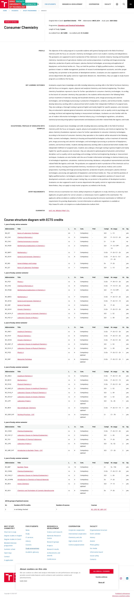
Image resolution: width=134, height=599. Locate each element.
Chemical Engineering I (25, 431)
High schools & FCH (75, 541)
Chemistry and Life (75, 537)
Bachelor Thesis (22, 467)
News (28, 530)
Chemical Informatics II (25, 286)
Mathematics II (22, 297)
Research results (53, 549)
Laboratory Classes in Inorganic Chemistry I (32, 313)
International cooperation (77, 534)
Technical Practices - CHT (25, 414)
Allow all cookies (101, 571)
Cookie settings (101, 577)
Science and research (54, 532)
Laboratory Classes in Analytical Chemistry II (32, 388)
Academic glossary (32, 552)
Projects (50, 546)
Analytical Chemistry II (24, 376)
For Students (50, 4)
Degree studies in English (13, 536)
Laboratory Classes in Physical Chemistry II (31, 393)
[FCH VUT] (11, 4)
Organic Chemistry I (24, 309)
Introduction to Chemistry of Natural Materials (33, 479)
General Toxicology (23, 305)
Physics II (20, 352)
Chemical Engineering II (25, 471)
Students (15, 10)
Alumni (92, 541)
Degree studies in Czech (12, 539)
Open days (8, 553)
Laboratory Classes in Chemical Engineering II (32, 475)
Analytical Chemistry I (24, 332)
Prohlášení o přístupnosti (122, 593)
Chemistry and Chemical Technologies (71, 25)
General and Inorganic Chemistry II (29, 301)
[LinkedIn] (127, 578)
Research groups (53, 542)
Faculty (108, 4)
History (92, 537)
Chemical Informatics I (25, 237)
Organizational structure (98, 530)
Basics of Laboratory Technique (28, 233)
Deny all (101, 582)
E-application (8, 560)
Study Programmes (30, 10)
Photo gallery (94, 545)
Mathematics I (22, 252)
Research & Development (72, 4)
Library (28, 541)
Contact (7, 557)
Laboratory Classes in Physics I (27, 318)
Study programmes (32, 548)
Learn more (23, 581)
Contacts (93, 559)
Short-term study (10, 532)
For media (93, 548)
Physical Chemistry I (24, 336)
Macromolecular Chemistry (26, 408)
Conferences (51, 559)
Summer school (9, 549)
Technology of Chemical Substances (29, 439)
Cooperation (94, 4)
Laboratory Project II (24, 444)
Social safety (94, 556)
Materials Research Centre (54, 537)
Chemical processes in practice (27, 241)
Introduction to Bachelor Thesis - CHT (30, 450)
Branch (44, 10)
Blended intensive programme (10, 544)
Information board (96, 552)
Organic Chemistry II (24, 340)
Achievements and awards (53, 554)
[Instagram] (121, 578)
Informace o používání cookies (121, 596)
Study (28, 534)
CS (131, 4)
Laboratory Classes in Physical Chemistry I (31, 348)
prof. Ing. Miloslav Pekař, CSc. (59, 211)
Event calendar (95, 534)
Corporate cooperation (77, 530)
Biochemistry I (22, 380)
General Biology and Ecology (27, 263)
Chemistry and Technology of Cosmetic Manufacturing (35, 490)
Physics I (20, 282)
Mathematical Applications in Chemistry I (31, 246)
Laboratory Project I (24, 401)
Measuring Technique (24, 359)
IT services (29, 537)
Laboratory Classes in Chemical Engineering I (32, 435)
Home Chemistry (23, 484)
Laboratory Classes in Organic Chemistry (31, 397)
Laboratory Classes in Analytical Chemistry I (32, 344)
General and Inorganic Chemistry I (29, 257)
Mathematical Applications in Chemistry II (31, 290)
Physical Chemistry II (24, 384)
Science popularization (76, 545)
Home (5, 10)
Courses (28, 545)
